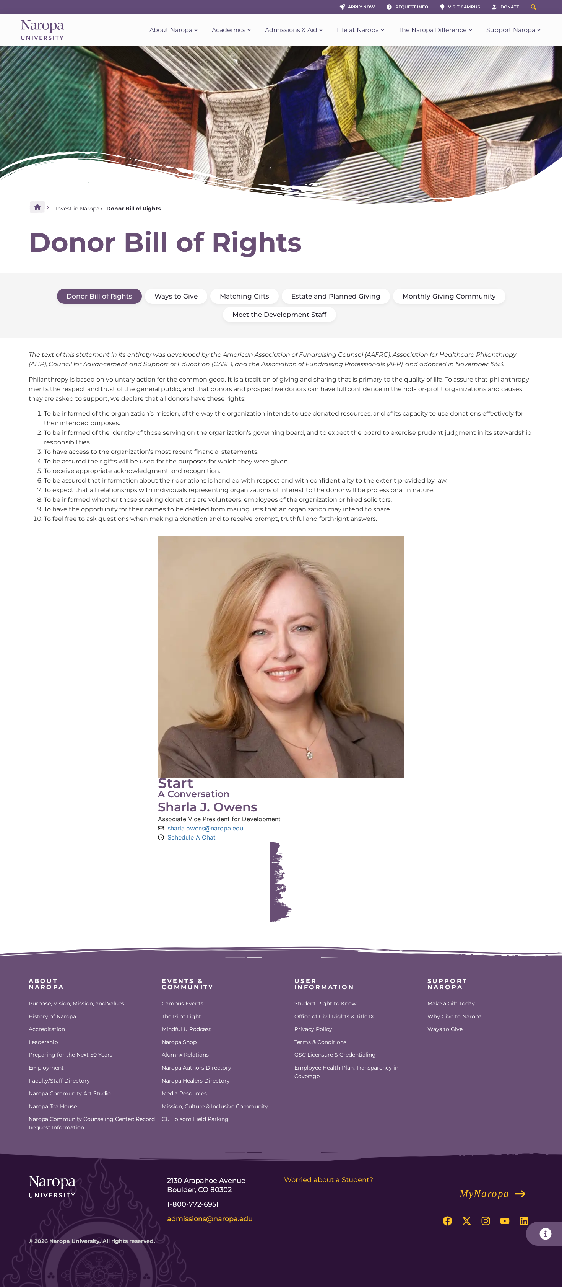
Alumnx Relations (185, 1054)
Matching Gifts (244, 296)
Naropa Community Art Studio (70, 1093)
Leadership (43, 1042)
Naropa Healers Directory (196, 1080)
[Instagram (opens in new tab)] (485, 1221)
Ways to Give (176, 296)
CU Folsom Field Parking (195, 1119)
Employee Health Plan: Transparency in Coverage (346, 1072)
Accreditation (47, 1029)
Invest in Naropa (77, 208)
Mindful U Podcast (186, 1029)
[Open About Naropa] (196, 30)
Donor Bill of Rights (99, 296)
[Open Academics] (249, 30)
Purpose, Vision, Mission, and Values (76, 1003)
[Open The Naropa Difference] (470, 30)
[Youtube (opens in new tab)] (504, 1221)
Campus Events (182, 1003)
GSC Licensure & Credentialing (335, 1054)
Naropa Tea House (53, 1106)
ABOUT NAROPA (46, 984)
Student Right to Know (325, 1003)
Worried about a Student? (328, 1180)
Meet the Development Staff (279, 314)
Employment (46, 1067)
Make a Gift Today (451, 1003)
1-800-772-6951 (193, 1204)
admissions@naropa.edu (210, 1219)
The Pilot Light (181, 1016)
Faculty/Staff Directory (59, 1080)
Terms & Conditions (320, 1042)
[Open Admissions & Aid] (321, 30)
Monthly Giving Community (449, 296)
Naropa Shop (179, 1042)
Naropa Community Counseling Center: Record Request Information (92, 1123)
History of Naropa (52, 1016)
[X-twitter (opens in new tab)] (466, 1221)
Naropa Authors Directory (196, 1067)
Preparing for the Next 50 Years (70, 1054)
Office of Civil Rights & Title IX (334, 1016)
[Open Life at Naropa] (382, 30)
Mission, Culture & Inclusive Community (215, 1106)
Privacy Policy (313, 1029)
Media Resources (184, 1093)
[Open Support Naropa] (539, 30)
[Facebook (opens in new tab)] (447, 1221)
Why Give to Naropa (454, 1016)
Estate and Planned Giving (335, 296)
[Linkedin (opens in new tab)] (523, 1221)
